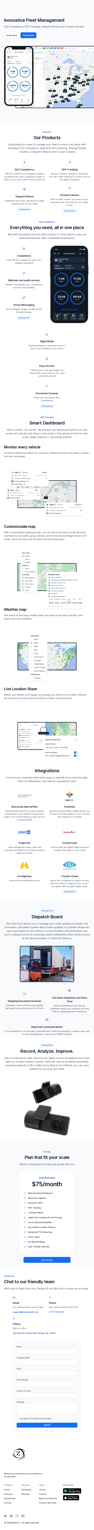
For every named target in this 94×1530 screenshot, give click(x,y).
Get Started (28, 35)
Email (19, 1369)
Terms (42, 1489)
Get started (47, 1260)
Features (8, 1494)
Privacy (42, 1494)
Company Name (23, 1358)
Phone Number (23, 1380)
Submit (47, 1425)
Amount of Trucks (24, 1391)
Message (20, 1402)
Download (26, 1489)
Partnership (9, 1498)
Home (7, 1489)
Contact (8, 1503)
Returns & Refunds (48, 1498)
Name (19, 1347)
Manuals (26, 1494)
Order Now (11, 35)
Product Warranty (47, 1503)
